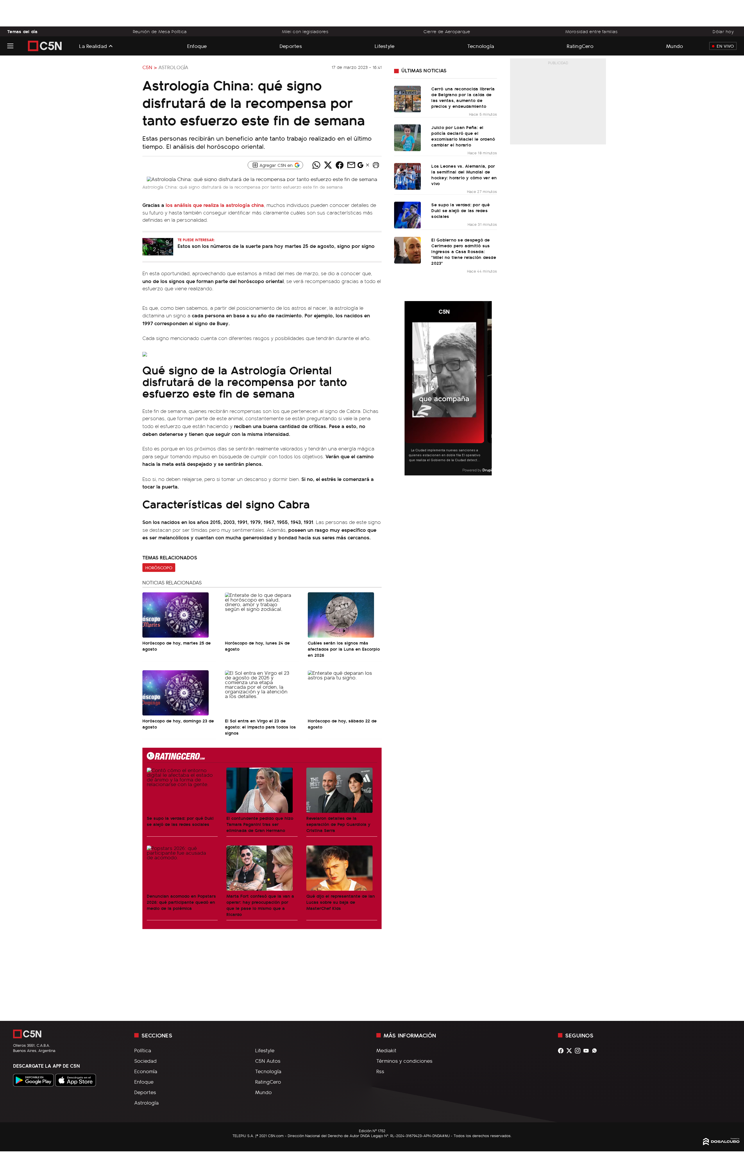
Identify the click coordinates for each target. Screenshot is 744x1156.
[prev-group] (408, 388)
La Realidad (93, 46)
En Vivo (725, 46)
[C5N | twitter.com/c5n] (570, 1050)
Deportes (291, 45)
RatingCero (580, 45)
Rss (380, 1071)
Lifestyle (384, 45)
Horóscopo (158, 567)
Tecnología (480, 45)
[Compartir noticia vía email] (351, 165)
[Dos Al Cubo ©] (721, 1143)
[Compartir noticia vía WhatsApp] (316, 165)
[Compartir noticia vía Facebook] (339, 165)
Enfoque (197, 45)
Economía (145, 1071)
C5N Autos (267, 1060)
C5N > (149, 67)
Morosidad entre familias (591, 31)
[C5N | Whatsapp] (596, 1050)
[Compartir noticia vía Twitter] (328, 165)
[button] (376, 165)
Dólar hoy (723, 31)
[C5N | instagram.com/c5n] (579, 1050)
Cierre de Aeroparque (446, 31)
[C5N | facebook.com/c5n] (562, 1050)
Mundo (674, 45)
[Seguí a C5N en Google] (360, 166)
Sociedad (145, 1060)
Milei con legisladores (305, 31)
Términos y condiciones (404, 1060)
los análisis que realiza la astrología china (214, 204)
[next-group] (488, 388)
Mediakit (386, 1050)
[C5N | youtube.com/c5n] (587, 1050)
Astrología (173, 67)
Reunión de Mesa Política (160, 31)
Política (142, 1050)
